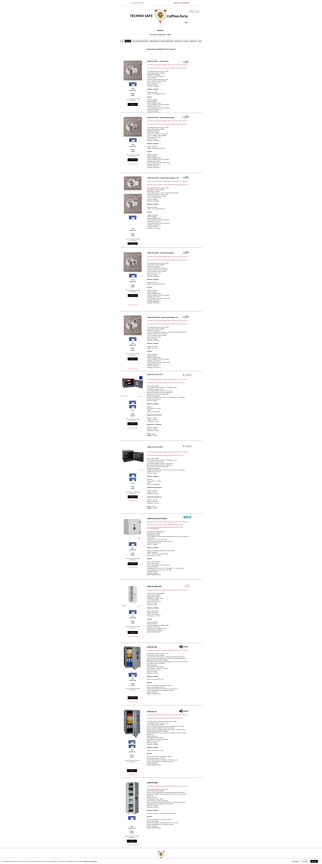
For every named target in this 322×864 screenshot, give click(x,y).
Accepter (314, 861)
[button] (132, 386)
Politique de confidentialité (90, 861)
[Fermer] (320, 861)
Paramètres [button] (296, 861)
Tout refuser (305, 861)
